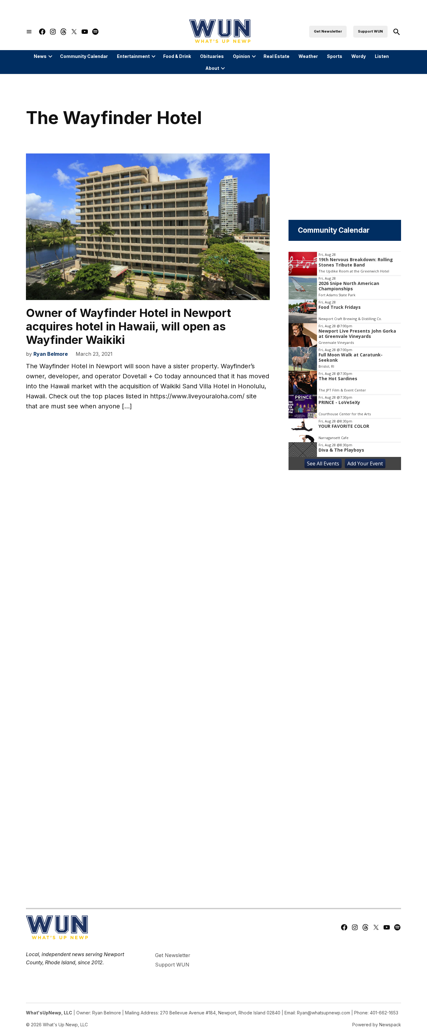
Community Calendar (84, 56)
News (40, 56)
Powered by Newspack (376, 1024)
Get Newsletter (328, 31)
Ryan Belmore (50, 354)
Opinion (241, 56)
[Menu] (29, 32)
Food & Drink (177, 56)
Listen (382, 56)
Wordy (358, 56)
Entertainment (133, 56)
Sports (334, 56)
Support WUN (370, 31)
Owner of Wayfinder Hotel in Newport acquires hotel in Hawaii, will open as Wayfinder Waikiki (128, 326)
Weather (308, 56)
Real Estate (276, 56)
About (212, 68)
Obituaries (212, 56)
